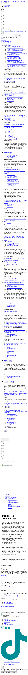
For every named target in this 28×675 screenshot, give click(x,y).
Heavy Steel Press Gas (12, 155)
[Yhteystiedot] (15, 412)
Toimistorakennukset (11, 419)
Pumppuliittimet (10, 185)
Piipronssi (6, 203)
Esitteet (8, 347)
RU (3, 21)
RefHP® (9, 223)
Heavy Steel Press (11, 153)
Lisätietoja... (18, 670)
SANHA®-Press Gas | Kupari (14, 57)
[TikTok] (14, 659)
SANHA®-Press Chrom (12, 179)
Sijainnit (5, 430)
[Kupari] (15, 201)
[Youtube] (6, 628)
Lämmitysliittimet (11, 244)
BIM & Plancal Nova (12, 335)
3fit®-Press (9, 205)
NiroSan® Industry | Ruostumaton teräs (16, 49)
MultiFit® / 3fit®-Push (12, 264)
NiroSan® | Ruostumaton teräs (14, 46)
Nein (5, 585)
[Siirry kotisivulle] (5, 29)
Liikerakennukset (11, 418)
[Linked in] (9, 628)
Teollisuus (9, 285)
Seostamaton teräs (8, 152)
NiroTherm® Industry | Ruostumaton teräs (17, 53)
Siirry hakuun (13, 1)
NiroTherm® (10, 136)
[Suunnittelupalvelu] (15, 344)
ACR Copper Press (11, 180)
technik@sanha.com (8, 603)
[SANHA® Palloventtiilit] (15, 94)
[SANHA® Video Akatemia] (15, 324)
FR (3, 15)
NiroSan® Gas (10, 132)
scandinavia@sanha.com (17, 595)
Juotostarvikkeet (10, 101)
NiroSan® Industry (11, 134)
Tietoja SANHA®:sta (10, 498)
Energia (8, 426)
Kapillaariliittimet (8, 95)
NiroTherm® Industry (12, 138)
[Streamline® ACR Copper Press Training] (15, 331)
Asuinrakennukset (11, 424)
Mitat (8, 352)
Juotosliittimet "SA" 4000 (13, 181)
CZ (3, 26)
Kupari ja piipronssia (11, 307)
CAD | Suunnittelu (11, 334)
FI (3, 14)
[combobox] (7, 36)
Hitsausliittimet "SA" (12, 184)
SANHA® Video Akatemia (10, 311)
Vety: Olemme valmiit (12, 286)
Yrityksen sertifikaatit (9, 381)
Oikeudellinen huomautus (10, 620)
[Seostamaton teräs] (15, 172)
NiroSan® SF (10, 135)
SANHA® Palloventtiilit (9, 81)
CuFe (5, 221)
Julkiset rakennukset (11, 422)
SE (3, 23)
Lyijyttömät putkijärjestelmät (13, 376)
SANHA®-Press (11, 175)
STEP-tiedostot (10, 353)
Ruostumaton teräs (8, 129)
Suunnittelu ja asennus (10, 497)
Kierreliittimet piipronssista (13, 243)
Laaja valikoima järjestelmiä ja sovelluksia (13, 282)
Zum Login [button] (3, 575)
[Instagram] (3, 628)
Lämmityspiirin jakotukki (12, 139)
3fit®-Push (9, 241)
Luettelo (7, 494)
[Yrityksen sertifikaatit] (15, 394)
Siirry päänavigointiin (21, 1)
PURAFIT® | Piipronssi (12, 120)
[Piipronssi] (15, 220)
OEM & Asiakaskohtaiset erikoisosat (15, 284)
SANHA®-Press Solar (12, 177)
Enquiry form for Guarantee (7, 606)
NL (3, 18)
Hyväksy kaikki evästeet (11, 672)
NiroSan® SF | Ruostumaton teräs (15, 50)
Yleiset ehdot (7, 622)
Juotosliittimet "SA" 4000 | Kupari (15, 97)
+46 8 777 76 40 (7, 602)
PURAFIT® (10, 207)
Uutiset (5, 395)
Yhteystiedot (7, 5)
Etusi (5, 374)
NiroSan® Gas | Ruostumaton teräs (15, 48)
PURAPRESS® (10, 204)
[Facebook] (1, 628)
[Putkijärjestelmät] (15, 79)
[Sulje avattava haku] (19, 35)
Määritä (2, 672)
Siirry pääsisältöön (5, 1)
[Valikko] (2, 28)
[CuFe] (15, 239)
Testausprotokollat (11, 348)
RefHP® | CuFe (10, 99)
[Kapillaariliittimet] (15, 118)
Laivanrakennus (10, 423)
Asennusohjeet (10, 351)
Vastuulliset (6, 619)
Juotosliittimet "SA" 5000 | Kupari (15, 98)
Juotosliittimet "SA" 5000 (13, 183)
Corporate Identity (8, 360)
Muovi (5, 261)
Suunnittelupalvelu (8, 332)
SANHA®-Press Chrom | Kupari (14, 60)
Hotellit (8, 416)
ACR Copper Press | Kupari (13, 61)
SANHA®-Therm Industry (13, 157)
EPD (8, 356)
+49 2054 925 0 (7, 595)
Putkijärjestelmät (7, 45)
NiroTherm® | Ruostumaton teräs (14, 52)
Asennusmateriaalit (8, 303)
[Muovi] (15, 280)
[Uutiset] (15, 405)
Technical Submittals (11, 355)
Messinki (6, 240)
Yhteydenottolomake (5, 586)
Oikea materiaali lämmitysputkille (14, 288)
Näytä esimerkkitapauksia (10, 414)
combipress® (10, 377)
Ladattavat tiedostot (8, 345)
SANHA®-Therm (11, 156)
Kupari (5, 173)
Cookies (5, 623)
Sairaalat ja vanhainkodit (12, 415)
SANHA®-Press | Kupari (13, 56)
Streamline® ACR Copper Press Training (13, 326)
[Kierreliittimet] (15, 127)
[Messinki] (15, 260)
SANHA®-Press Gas (12, 176)
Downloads (6, 6)
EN (3, 12)
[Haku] (2, 33)
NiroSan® (9, 131)
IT (3, 17)
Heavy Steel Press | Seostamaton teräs (15, 62)
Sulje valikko (6, 440)
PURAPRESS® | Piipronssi (13, 54)
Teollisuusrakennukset (12, 420)
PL (3, 20)
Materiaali (7, 496)
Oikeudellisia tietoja (8, 624)
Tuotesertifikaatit (10, 349)
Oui (2, 585)
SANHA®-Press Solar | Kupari (14, 58)
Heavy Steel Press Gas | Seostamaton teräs (17, 64)
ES (3, 24)
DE (3, 11)
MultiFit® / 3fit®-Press (12, 262)
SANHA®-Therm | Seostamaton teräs (15, 65)
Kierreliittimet (7, 119)
